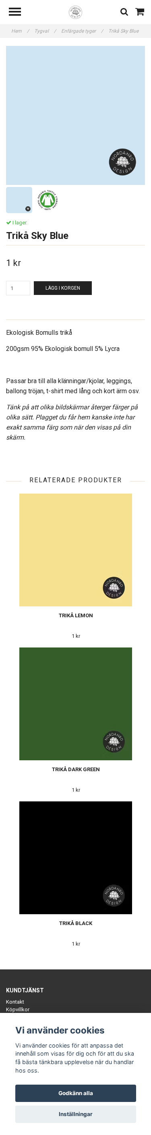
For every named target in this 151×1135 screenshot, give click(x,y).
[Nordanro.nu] (75, 12)
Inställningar (76, 1114)
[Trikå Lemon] (75, 550)
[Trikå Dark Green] (75, 703)
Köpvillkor (17, 1009)
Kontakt (15, 1002)
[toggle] (19, 13)
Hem (20, 31)
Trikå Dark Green (76, 769)
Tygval (45, 31)
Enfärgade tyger (82, 31)
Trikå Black (75, 923)
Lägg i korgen (63, 288)
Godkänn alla (75, 1093)
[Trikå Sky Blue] (75, 115)
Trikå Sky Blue (124, 31)
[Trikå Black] (75, 857)
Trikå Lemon (76, 615)
